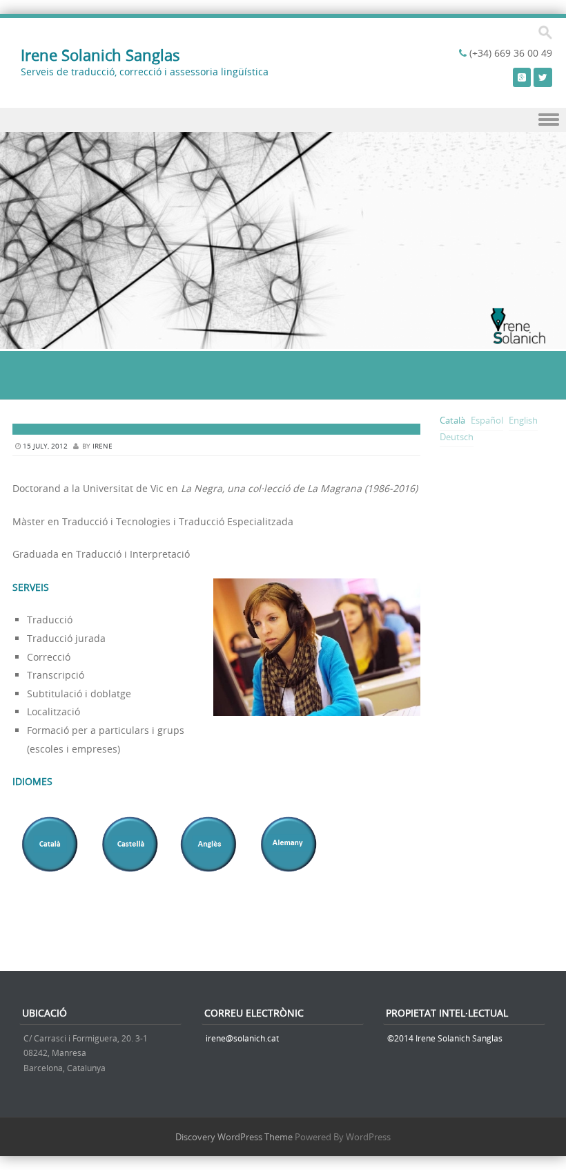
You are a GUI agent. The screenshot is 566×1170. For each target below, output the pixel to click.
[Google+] (522, 77)
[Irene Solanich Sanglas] (283, 341)
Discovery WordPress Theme (234, 1137)
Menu (283, 120)
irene (102, 446)
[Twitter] (543, 77)
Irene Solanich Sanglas (100, 55)
